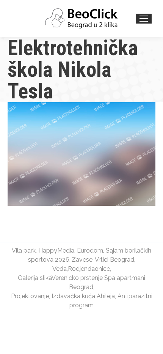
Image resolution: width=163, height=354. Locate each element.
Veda (59, 268)
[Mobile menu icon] (144, 19)
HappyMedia (56, 250)
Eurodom (90, 250)
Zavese (82, 259)
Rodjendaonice (89, 268)
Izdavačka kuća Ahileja (83, 296)
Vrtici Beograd (114, 259)
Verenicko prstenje (77, 277)
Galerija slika (35, 277)
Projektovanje (30, 296)
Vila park (24, 250)
